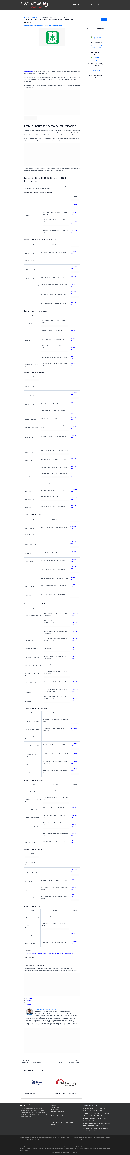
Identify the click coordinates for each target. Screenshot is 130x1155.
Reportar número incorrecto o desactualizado (62, 1122)
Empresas (100, 4)
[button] (84, 5)
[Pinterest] (29, 1105)
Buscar (88, 17)
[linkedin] (26, 1105)
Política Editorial (55, 1113)
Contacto (107, 4)
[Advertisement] (52, 58)
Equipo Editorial (55, 1109)
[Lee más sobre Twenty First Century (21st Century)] (66, 1082)
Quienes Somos (90, 4)
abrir (35, 118)
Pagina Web (29, 998)
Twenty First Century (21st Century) (65, 1093)
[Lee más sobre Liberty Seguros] (37, 1082)
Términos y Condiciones (57, 1120)
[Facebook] (21, 1105)
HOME (74, 4)
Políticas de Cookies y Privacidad (59, 1115)
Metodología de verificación (57, 1111)
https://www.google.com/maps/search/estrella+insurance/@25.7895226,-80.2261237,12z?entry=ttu (49, 953)
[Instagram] (24, 1105)
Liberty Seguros (29, 1093)
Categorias (80, 4)
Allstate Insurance (30, 960)
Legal (52, 1118)
